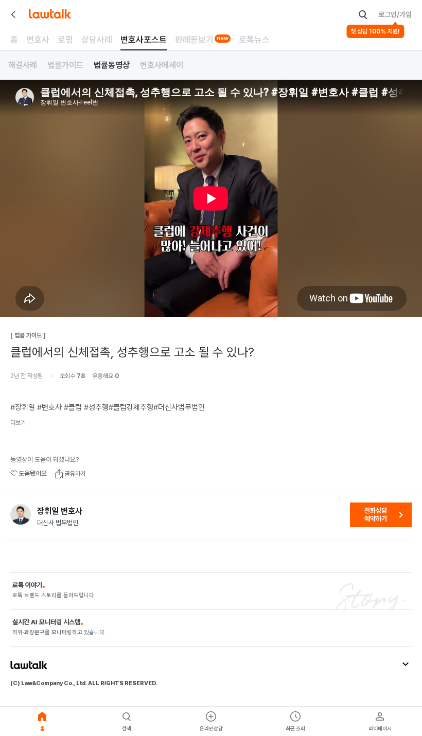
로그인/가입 (395, 14)
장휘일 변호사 (59, 511)
